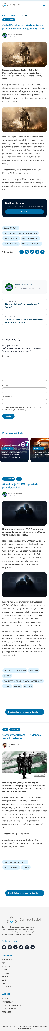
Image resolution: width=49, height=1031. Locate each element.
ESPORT (5, 980)
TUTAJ (16, 843)
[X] (27, 947)
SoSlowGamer (14, 744)
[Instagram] (10, 947)
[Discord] (32, 947)
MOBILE (5, 976)
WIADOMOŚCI (15, 15)
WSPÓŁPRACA (8, 1002)
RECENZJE (6, 970)
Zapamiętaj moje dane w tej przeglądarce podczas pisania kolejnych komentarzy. (23, 408)
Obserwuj (24, 212)
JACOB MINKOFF (30, 238)
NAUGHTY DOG (11, 244)
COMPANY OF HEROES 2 (15, 862)
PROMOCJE (15, 729)
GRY (19, 479)
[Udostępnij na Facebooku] (21, 252)
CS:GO (7, 686)
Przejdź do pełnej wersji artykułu (23, 712)
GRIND (17, 686)
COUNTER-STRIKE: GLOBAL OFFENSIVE (23, 681)
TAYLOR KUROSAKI (31, 244)
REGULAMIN (6, 1012)
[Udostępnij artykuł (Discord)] (42, 252)
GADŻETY (5, 983)
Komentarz (6, 356)
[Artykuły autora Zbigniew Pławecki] (9, 287)
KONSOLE (6, 966)
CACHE (7, 676)
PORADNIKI (6, 973)
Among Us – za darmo (19, 833)
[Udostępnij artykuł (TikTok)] (32, 252)
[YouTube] (15, 947)
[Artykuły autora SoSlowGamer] (4, 745)
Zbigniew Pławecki (15, 34)
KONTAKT (5, 998)
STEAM (25, 867)
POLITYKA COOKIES (10, 1009)
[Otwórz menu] (44, 5)
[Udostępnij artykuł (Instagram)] (27, 252)
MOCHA (28, 686)
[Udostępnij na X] (37, 252)
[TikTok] (21, 947)
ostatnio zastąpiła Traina (31, 554)
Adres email (7, 397)
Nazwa (5, 386)
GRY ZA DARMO (11, 867)
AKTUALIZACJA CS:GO (15, 670)
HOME (4, 15)
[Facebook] (4, 947)
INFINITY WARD (11, 238)
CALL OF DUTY (11, 228)
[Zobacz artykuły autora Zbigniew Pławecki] (4, 35)
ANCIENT (34, 670)
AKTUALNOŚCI (9, 479)
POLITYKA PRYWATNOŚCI (12, 1005)
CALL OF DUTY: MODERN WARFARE (20, 233)
